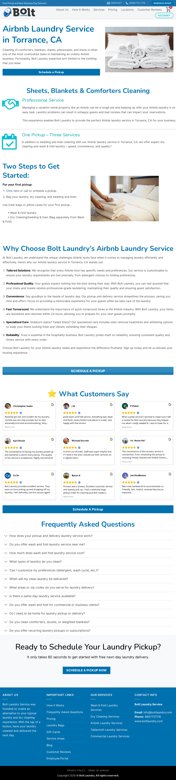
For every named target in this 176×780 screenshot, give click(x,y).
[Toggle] (6, 536)
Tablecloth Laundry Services (109, 729)
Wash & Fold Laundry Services (104, 707)
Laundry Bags (55, 725)
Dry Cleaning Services (105, 716)
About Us (62, 9)
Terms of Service (98, 770)
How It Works (81, 9)
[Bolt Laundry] (19, 12)
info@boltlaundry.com (158, 712)
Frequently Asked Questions (65, 712)
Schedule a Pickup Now (86, 670)
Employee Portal (57, 758)
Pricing (112, 9)
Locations (127, 9)
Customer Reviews (150, 9)
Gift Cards (53, 732)
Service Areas (55, 738)
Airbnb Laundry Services (106, 723)
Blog (49, 745)
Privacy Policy (76, 770)
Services (99, 9)
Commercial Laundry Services (110, 736)
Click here (12, 190)
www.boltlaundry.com (149, 721)
